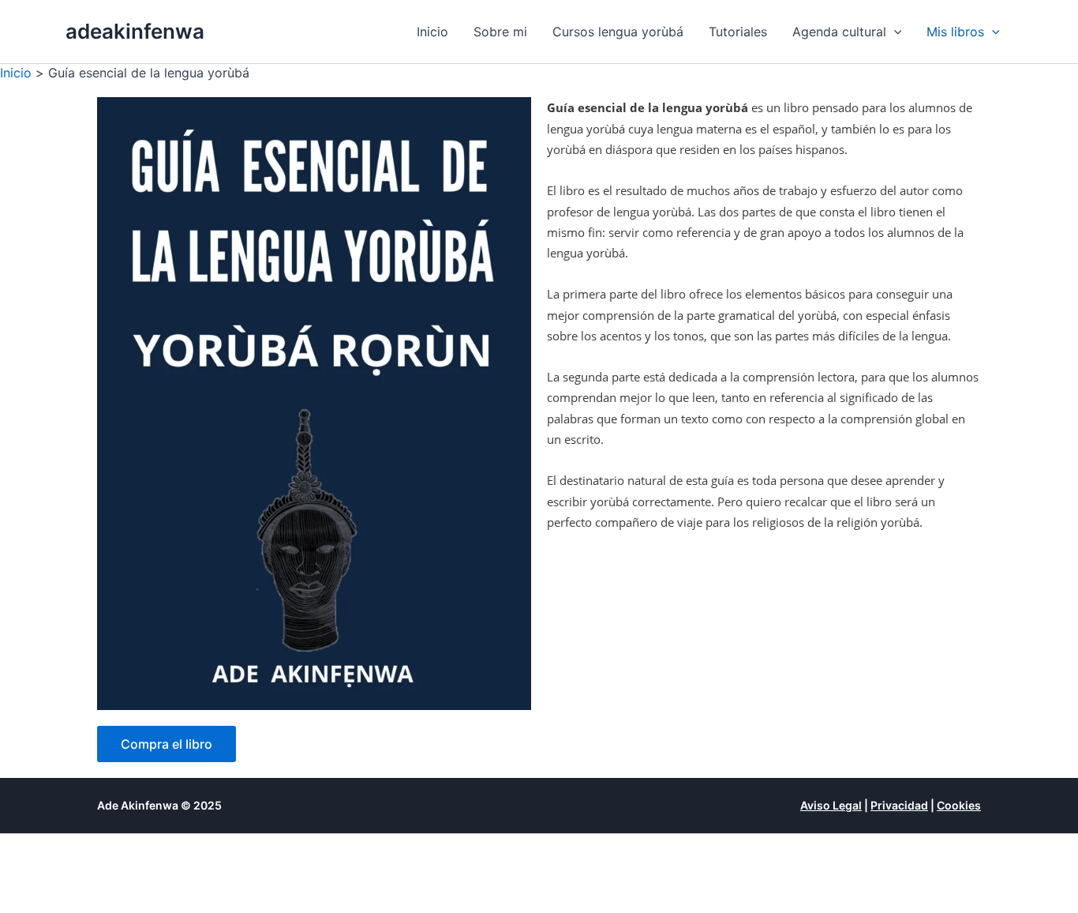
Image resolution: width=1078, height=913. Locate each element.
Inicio (432, 31)
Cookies (959, 805)
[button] (894, 31)
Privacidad (899, 805)
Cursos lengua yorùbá (617, 31)
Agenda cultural (839, 31)
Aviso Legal (831, 805)
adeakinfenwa (135, 31)
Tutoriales (738, 31)
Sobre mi (500, 31)
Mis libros (955, 31)
